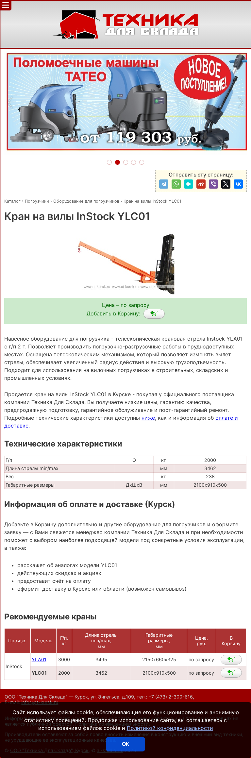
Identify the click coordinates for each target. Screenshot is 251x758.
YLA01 (39, 659)
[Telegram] (163, 184)
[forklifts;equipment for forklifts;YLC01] (154, 314)
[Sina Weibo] (201, 184)
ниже (148, 417)
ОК (125, 744)
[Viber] (213, 184)
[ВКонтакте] (238, 184)
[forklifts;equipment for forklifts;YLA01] (231, 660)
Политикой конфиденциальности (170, 728)
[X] (225, 184)
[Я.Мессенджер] (188, 184)
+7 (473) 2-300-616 (170, 696)
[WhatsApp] (176, 184)
